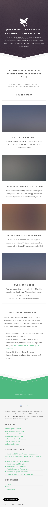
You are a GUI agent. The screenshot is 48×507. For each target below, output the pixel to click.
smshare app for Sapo (12, 444)
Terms (7, 487)
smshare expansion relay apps (14, 431)
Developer (8, 484)
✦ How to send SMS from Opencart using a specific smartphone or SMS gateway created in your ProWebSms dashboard (23, 456)
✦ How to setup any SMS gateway (16, 464)
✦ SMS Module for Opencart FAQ (16, 466)
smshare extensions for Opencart (15, 436)
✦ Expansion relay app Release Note (16, 472)
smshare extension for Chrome (14, 434)
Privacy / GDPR (10, 489)
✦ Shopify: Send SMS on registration (17, 461)
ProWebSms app (22, 37)
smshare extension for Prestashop (15, 439)
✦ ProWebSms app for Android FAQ (17, 469)
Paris (35, 505)
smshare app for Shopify (13, 441)
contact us (30, 394)
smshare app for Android (13, 429)
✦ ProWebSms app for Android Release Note (19, 474)
